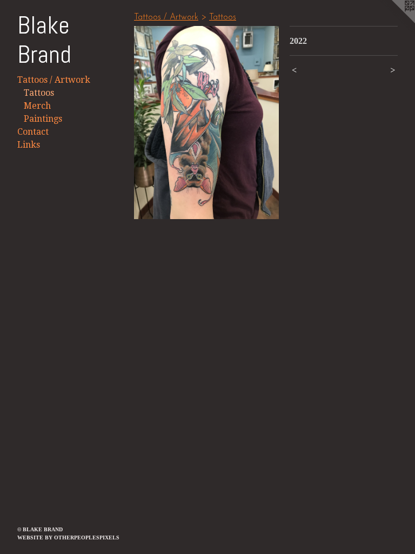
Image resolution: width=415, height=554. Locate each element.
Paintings (43, 119)
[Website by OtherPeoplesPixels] (393, 21)
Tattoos (39, 93)
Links (28, 145)
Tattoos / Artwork (53, 80)
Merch (37, 106)
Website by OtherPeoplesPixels (68, 537)
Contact (33, 132)
